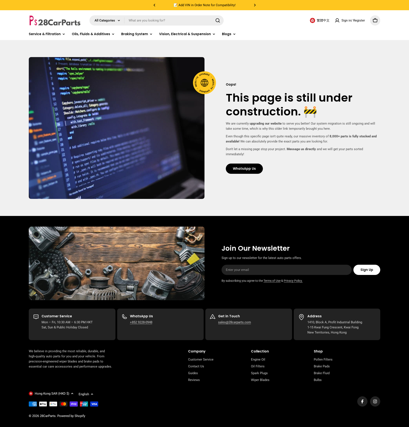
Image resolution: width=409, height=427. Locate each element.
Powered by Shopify (71, 416)
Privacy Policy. (293, 280)
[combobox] (156, 20)
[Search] (217, 20)
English (84, 394)
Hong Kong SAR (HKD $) (52, 393)
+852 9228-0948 (141, 322)
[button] (154, 5)
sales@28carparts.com (234, 322)
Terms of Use (272, 280)
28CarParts (48, 416)
